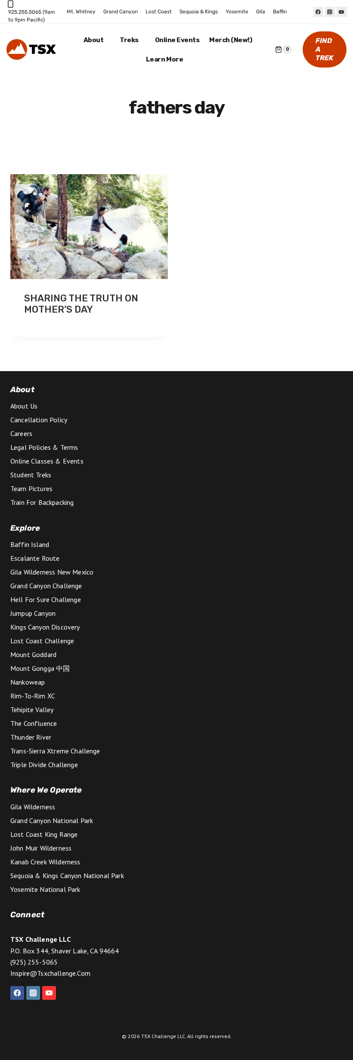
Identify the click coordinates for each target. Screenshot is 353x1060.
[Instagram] (330, 12)
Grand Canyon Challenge (46, 585)
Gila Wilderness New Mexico (51, 572)
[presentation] (89, 226)
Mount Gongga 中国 (40, 668)
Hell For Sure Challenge (45, 599)
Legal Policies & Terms (44, 447)
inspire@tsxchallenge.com (50, 973)
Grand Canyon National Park (51, 820)
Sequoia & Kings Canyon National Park (67, 875)
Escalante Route (34, 558)
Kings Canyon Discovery (45, 627)
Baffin (280, 12)
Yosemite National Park (45, 889)
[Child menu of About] (96, 40)
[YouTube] (342, 12)
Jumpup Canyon (33, 613)
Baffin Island (29, 544)
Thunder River (30, 737)
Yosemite (237, 12)
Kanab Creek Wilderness (45, 861)
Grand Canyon (120, 12)
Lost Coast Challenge (42, 640)
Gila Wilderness (32, 806)
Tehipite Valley (31, 709)
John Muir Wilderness (40, 848)
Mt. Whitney (81, 12)
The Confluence (33, 723)
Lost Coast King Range (43, 834)
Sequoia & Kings (199, 12)
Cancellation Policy (38, 419)
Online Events (177, 40)
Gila (260, 12)
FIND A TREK (325, 49)
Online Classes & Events (47, 461)
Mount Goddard (33, 654)
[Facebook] (318, 12)
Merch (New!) (230, 40)
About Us (23, 406)
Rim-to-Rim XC (32, 695)
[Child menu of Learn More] (167, 59)
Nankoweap (27, 682)
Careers (21, 433)
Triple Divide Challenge (44, 764)
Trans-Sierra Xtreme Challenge (55, 751)
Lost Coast (159, 12)
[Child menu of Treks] (132, 40)
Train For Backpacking (42, 502)
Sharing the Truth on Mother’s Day (81, 303)
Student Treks (30, 474)
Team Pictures (31, 488)
